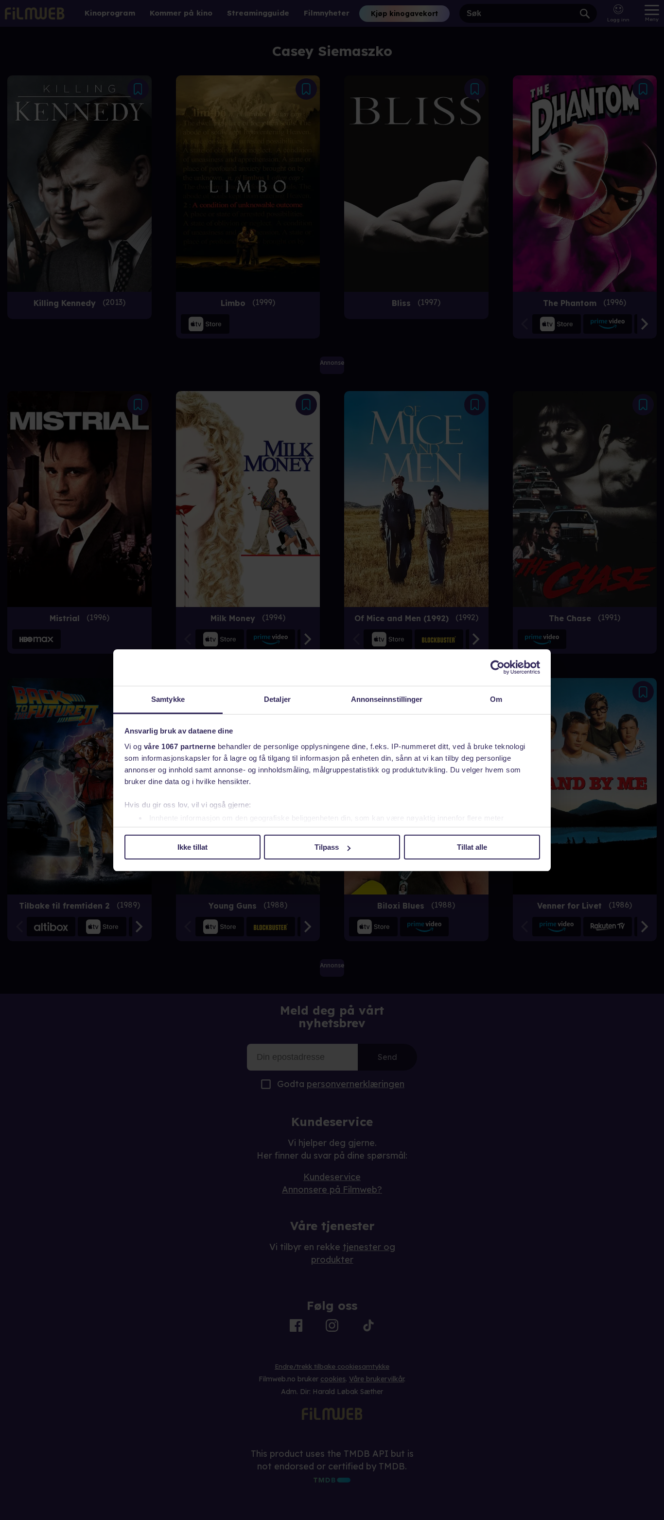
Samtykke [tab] (168, 699)
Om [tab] (496, 699)
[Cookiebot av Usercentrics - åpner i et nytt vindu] (497, 667)
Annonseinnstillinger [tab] (387, 699)
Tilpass (327, 847)
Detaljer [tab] (277, 699)
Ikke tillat (192, 847)
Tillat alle (472, 847)
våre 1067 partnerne (180, 746)
